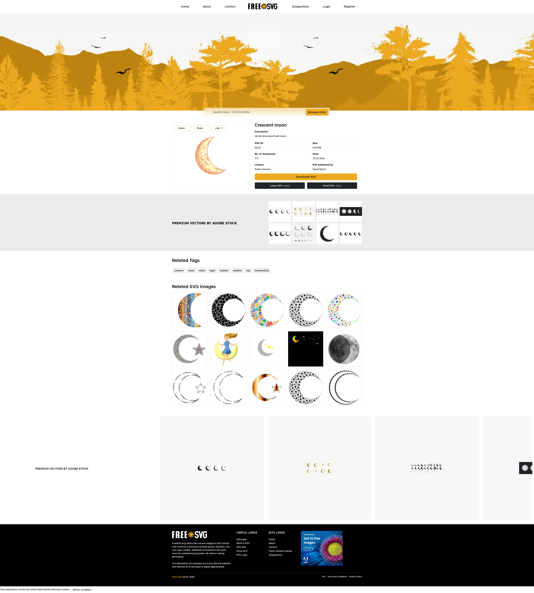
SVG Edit (241, 547)
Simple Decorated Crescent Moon (344, 400)
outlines (224, 270)
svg (248, 270)
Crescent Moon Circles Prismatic (267, 322)
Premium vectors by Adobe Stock (204, 223)
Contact (230, 6)
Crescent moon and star (188, 401)
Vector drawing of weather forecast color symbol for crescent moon (344, 359)
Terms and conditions (337, 576)
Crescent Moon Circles (225, 324)
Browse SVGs (317, 112)
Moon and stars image (264, 362)
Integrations (300, 6)
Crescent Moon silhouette (304, 401)
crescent (179, 270)
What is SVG (242, 543)
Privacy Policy (355, 576)
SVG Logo (241, 554)
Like (219, 128)
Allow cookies (82, 589)
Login (326, 6)
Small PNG (332, 185)
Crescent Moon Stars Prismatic (344, 322)
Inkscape (241, 539)
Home (185, 6)
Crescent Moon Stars (302, 324)
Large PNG (280, 185)
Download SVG (306, 176)
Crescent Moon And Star (265, 401)
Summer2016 (262, 270)
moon (191, 270)
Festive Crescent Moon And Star (189, 361)
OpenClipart (319, 169)
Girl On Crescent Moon (226, 362)
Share (181, 128)
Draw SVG (241, 551)
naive (202, 270)
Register (349, 6)
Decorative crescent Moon (228, 401)
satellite (237, 270)
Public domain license (280, 551)
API (324, 576)
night (212, 270)
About (207, 6)
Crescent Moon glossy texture (189, 322)
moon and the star (301, 362)
